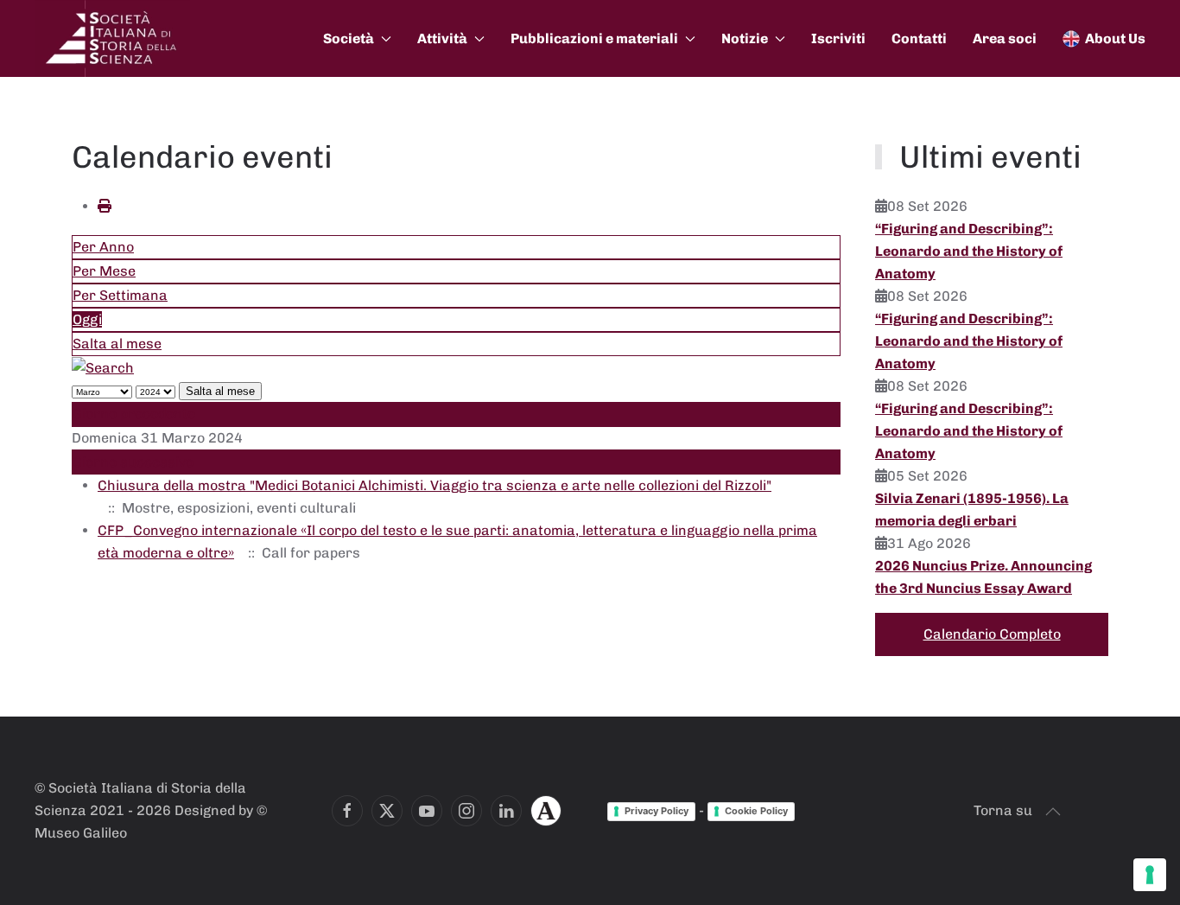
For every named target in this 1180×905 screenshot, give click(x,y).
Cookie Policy (756, 811)
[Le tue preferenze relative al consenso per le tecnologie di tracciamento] (1149, 874)
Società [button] (348, 38)
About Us (1115, 38)
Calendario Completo (992, 634)
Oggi (87, 319)
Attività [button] (442, 38)
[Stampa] (104, 206)
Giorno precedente (134, 413)
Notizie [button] (744, 38)
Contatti (919, 38)
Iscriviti (838, 38)
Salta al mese (117, 343)
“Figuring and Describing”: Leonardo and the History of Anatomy (969, 251)
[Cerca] (103, 367)
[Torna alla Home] (112, 38)
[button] (1053, 811)
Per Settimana (120, 295)
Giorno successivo (133, 462)
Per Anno (103, 247)
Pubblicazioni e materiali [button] (594, 38)
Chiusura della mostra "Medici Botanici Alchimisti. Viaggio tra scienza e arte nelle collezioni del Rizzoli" (434, 485)
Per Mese (104, 271)
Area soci (1005, 38)
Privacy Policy (656, 811)
